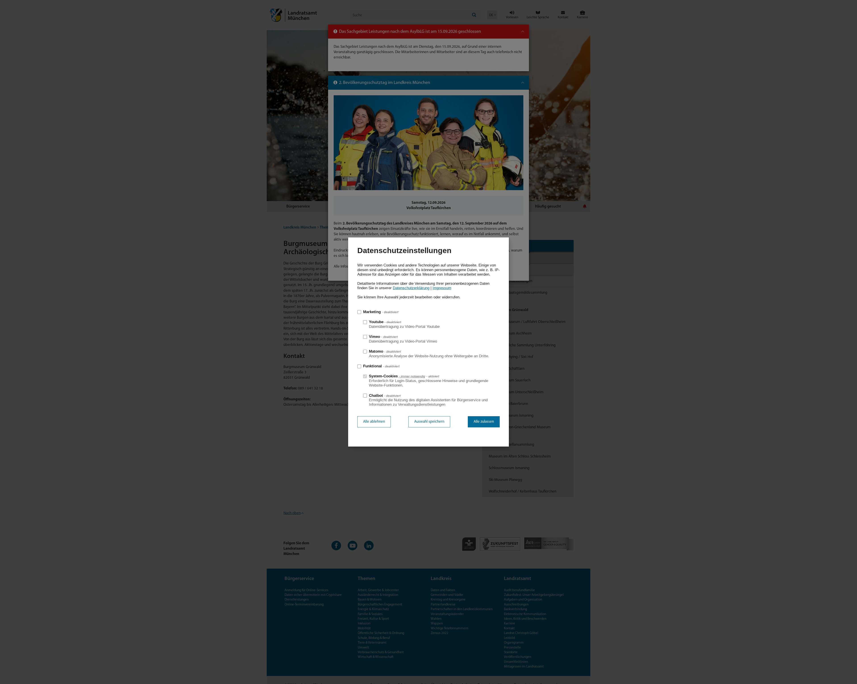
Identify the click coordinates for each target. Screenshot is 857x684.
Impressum (442, 288)
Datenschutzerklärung (411, 288)
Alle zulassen (484, 422)
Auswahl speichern (429, 422)
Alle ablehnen (374, 422)
